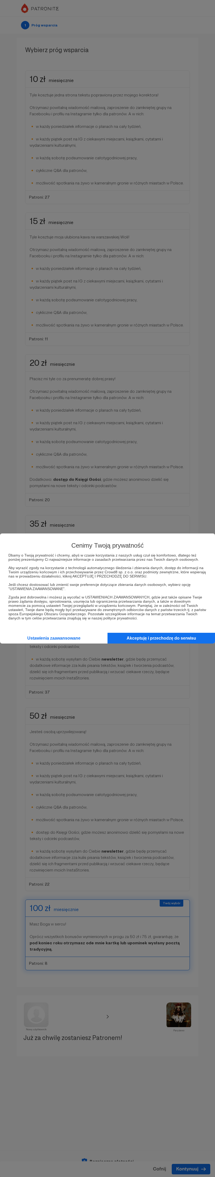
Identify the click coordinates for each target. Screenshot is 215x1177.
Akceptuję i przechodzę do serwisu (161, 638)
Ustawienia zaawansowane (53, 638)
